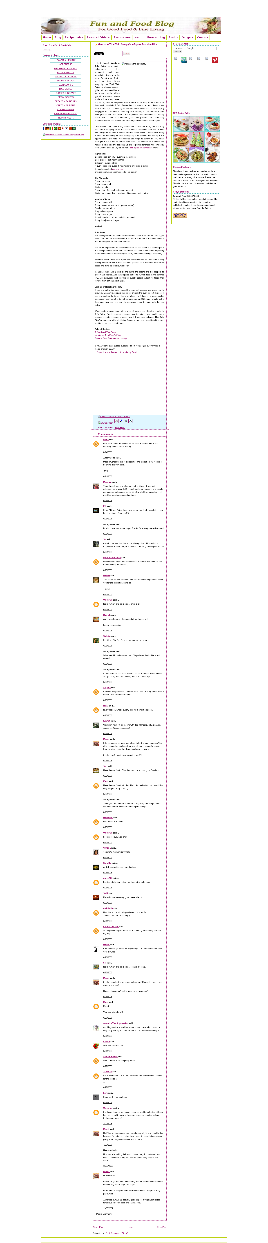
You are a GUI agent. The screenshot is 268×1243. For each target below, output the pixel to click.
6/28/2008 (107, 1102)
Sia (105, 539)
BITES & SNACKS (65, 72)
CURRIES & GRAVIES (66, 93)
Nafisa (106, 944)
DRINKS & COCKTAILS (66, 77)
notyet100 (108, 878)
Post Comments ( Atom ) (117, 1233)
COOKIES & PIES (65, 109)
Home (47, 37)
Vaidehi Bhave (110, 1056)
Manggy (107, 482)
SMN (105, 893)
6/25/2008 (107, 519)
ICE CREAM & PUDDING (65, 113)
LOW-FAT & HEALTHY (66, 60)
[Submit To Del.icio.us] (121, 423)
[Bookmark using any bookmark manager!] (114, 416)
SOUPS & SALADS (66, 81)
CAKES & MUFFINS (65, 105)
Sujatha (107, 687)
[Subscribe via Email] (192, 62)
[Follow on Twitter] (208, 62)
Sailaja (106, 636)
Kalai (106, 781)
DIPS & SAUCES (66, 97)
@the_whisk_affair (112, 557)
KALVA (106, 1041)
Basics (173, 37)
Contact (202, 37)
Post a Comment (104, 1214)
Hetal (106, 706)
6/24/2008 (107, 452)
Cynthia (107, 848)
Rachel (106, 576)
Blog (58, 37)
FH (105, 506)
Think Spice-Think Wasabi (140, 148)
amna (106, 439)
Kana (106, 1002)
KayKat (107, 721)
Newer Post (98, 1227)
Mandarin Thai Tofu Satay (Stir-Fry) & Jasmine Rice (127, 44)
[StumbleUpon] (106, 423)
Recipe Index (74, 37)
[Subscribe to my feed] (95, 352)
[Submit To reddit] (126, 423)
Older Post (162, 1227)
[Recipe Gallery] (196, 162)
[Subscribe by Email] (118, 352)
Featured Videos (98, 37)
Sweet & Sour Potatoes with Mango (111, 338)
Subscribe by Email (128, 352)
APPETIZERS (65, 64)
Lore (105, 1093)
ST (105, 963)
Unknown (108, 600)
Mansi (106, 739)
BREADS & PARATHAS (66, 101)
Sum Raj (107, 863)
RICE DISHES (65, 89)
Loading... (47, 50)
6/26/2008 (107, 921)
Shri (105, 766)
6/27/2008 (107, 1066)
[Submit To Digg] (116, 423)
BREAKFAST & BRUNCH (65, 68)
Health (139, 37)
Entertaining (156, 37)
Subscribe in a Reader (107, 352)
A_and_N (107, 1072)
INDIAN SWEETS (66, 118)
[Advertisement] (134, 10)
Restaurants (122, 37)
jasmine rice (117, 169)
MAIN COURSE (66, 85)
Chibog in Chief (111, 926)
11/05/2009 (108, 1166)
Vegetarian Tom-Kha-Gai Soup (108, 335)
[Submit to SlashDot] (130, 423)
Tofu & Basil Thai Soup (105, 332)
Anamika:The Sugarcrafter (116, 1023)
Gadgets (187, 37)
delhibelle (108, 908)
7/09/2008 (107, 1123)
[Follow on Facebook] (200, 62)
